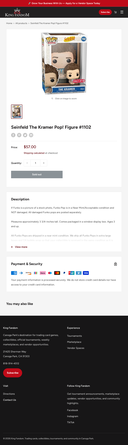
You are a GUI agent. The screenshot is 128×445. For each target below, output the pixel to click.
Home (9, 23)
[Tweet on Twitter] (25, 135)
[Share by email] (31, 135)
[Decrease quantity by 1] (27, 163)
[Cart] (115, 12)
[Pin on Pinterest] (19, 135)
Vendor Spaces (75, 348)
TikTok (70, 422)
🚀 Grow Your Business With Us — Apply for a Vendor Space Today (64, 3)
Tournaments (74, 335)
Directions (9, 393)
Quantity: (16, 163)
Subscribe (105, 12)
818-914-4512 (11, 363)
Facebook (72, 410)
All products (21, 23)
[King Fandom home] (17, 12)
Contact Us (9, 399)
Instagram (72, 416)
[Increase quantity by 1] (43, 163)
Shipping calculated (34, 153)
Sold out (37, 174)
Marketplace (74, 341)
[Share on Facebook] (13, 135)
